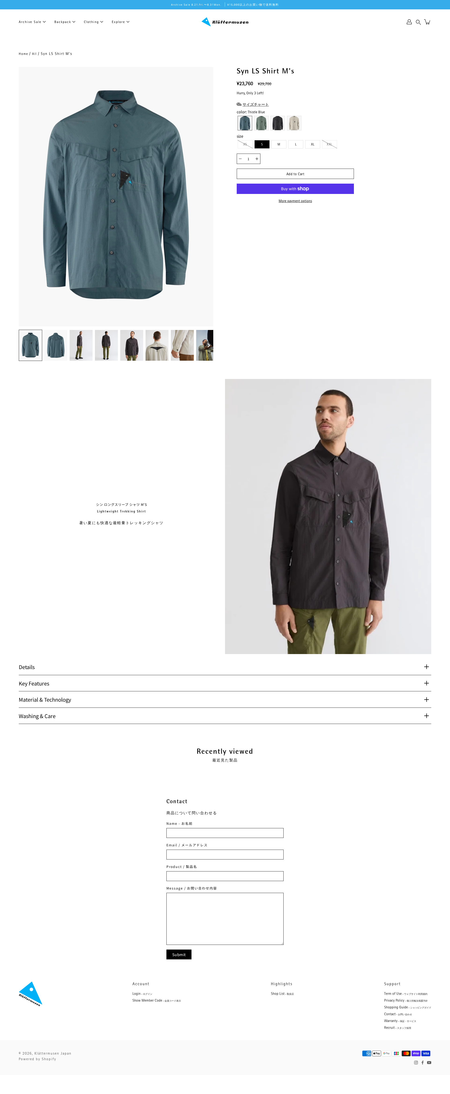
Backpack (62, 22)
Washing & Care (37, 715)
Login (142, 994)
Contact (398, 1014)
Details (27, 666)
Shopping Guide (407, 1007)
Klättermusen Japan (52, 1053)
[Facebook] (422, 1062)
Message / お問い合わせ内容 (191, 888)
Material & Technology (45, 699)
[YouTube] (429, 1062)
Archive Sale (30, 22)
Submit (179, 954)
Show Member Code (156, 1000)
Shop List (282, 994)
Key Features (34, 683)
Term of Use (406, 994)
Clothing (91, 22)
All (34, 54)
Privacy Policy (406, 1000)
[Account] (409, 22)
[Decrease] (240, 159)
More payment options (295, 201)
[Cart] (427, 22)
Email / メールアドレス (187, 845)
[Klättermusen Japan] (225, 22)
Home (23, 54)
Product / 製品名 (181, 866)
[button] (418, 22)
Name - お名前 (179, 823)
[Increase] (256, 159)
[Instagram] (416, 1062)
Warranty (400, 1021)
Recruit (397, 1028)
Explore (118, 22)
